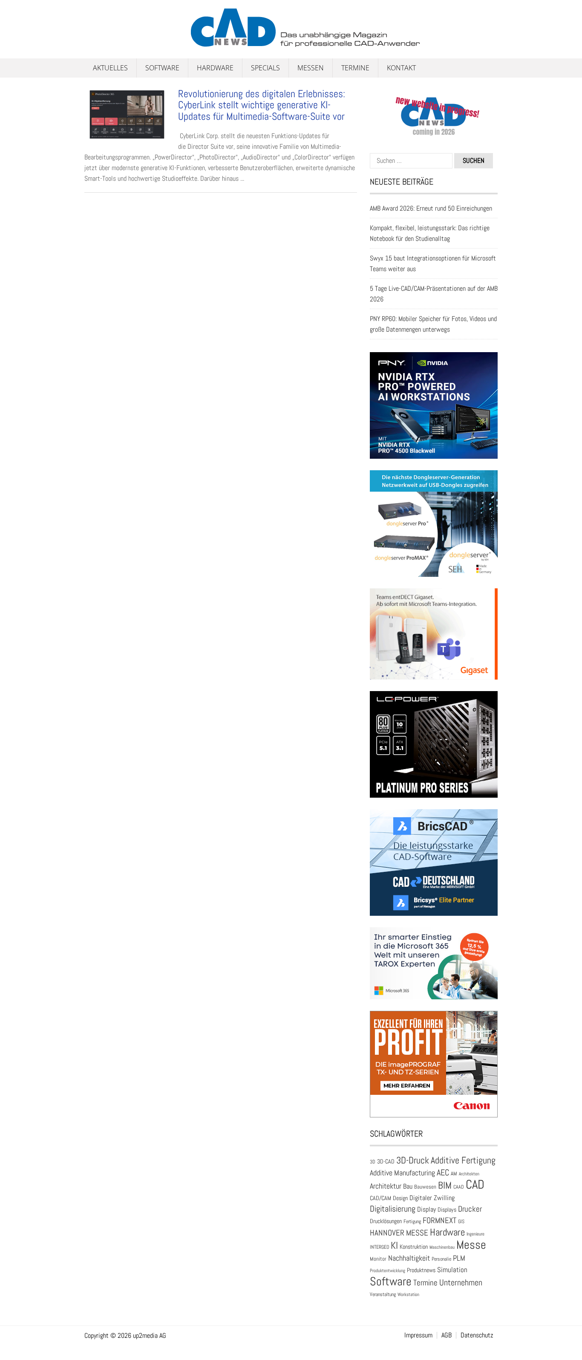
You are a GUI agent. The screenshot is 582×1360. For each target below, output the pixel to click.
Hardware (215, 67)
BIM (445, 1185)
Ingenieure (475, 1234)
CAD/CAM (380, 1198)
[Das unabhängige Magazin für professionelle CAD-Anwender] (103, 42)
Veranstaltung (383, 1294)
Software (162, 67)
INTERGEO (379, 1247)
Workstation (408, 1294)
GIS (461, 1221)
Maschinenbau (442, 1247)
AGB (446, 1335)
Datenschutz (477, 1335)
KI (394, 1245)
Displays (447, 1209)
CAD (475, 1184)
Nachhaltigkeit (409, 1258)
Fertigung (412, 1221)
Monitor (378, 1258)
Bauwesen (425, 1186)
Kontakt (401, 67)
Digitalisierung (392, 1208)
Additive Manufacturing (402, 1173)
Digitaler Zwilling (432, 1197)
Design (400, 1198)
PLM (459, 1258)
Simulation (452, 1269)
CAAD (458, 1186)
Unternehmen (460, 1282)
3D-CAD (386, 1161)
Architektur (385, 1186)
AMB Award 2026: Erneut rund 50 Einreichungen (431, 208)
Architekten (469, 1174)
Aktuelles (110, 67)
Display (426, 1209)
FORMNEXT (439, 1220)
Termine (355, 67)
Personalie (441, 1259)
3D (372, 1161)
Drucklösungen (386, 1221)
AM (454, 1173)
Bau (407, 1186)
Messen (310, 67)
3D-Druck (412, 1160)
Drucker (470, 1209)
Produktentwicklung (387, 1270)
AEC (443, 1172)
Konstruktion (414, 1246)
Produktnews (421, 1270)
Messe (471, 1244)
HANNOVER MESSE (399, 1232)
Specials (265, 67)
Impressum (418, 1335)
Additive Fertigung (463, 1160)
